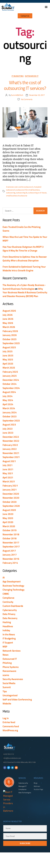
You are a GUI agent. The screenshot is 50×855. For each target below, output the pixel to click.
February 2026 (10, 331)
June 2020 (8, 514)
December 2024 (11, 380)
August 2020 (9, 510)
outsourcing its (22, 192)
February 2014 (10, 563)
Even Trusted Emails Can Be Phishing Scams (22, 228)
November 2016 (11, 559)
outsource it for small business (28, 189)
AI (3, 577)
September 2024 (11, 388)
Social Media (9, 683)
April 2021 (8, 477)
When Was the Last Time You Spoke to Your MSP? (25, 238)
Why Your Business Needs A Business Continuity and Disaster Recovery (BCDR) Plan (25, 292)
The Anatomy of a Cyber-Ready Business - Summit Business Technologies (24, 287)
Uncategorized (10, 695)
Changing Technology (13, 589)
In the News (9, 634)
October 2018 (10, 538)
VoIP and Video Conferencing (17, 699)
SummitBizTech (17, 95)
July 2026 (7, 315)
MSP (5, 646)
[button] (46, 7)
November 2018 (11, 534)
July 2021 (7, 465)
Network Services (11, 650)
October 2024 (10, 384)
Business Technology (13, 585)
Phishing (7, 663)
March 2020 (9, 526)
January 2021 (10, 489)
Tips (5, 691)
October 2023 (10, 416)
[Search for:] (17, 211)
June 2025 (8, 355)
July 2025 (7, 351)
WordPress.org (10, 730)
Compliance (8, 598)
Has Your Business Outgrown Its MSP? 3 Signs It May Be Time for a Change (23, 248)
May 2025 (8, 359)
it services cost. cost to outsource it (19, 186)
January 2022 (10, 449)
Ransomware (9, 671)
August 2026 (9, 310)
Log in (6, 718)
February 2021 (10, 485)
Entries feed (9, 722)
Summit (7, 687)
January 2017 (10, 554)
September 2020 (11, 506)
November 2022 (11, 441)
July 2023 (7, 428)
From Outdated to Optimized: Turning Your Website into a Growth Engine (24, 268)
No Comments (26, 99)
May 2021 (8, 473)
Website (7, 703)
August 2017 (9, 550)
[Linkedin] (12, 767)
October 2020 (10, 502)
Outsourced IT (31, 76)
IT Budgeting (18, 76)
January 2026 (10, 335)
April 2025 (8, 363)
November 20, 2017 (37, 95)
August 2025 (9, 347)
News (5, 654)
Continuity (8, 602)
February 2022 (10, 445)
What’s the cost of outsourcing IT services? (25, 85)
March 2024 (9, 408)
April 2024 (8, 404)
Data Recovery (10, 618)
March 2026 (9, 327)
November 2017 (11, 542)
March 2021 (9, 481)
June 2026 (8, 319)
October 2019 (10, 530)
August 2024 (9, 392)
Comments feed (11, 726)
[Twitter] (8, 767)
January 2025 (10, 376)
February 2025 (10, 372)
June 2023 (8, 432)
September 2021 (11, 457)
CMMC (6, 594)
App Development (12, 581)
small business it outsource (16, 195)
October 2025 (10, 339)
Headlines (8, 626)
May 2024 (8, 400)
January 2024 (10, 412)
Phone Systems (10, 667)
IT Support (8, 642)
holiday (6, 630)
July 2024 (7, 396)
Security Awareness (13, 679)
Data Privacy (9, 614)
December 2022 (11, 437)
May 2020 (8, 518)
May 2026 (8, 323)
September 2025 (11, 343)
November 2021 (11, 453)
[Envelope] (16, 767)
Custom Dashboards (13, 606)
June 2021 (8, 469)
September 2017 (11, 546)
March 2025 (9, 367)
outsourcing (10, 192)
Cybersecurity (10, 610)
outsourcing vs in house (37, 192)
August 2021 (9, 461)
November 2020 (11, 498)
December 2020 (11, 494)
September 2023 (11, 420)
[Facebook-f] (4, 767)
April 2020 (8, 522)
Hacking (7, 622)
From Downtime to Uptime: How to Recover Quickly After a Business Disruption (25, 258)
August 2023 (9, 424)
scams (6, 675)
